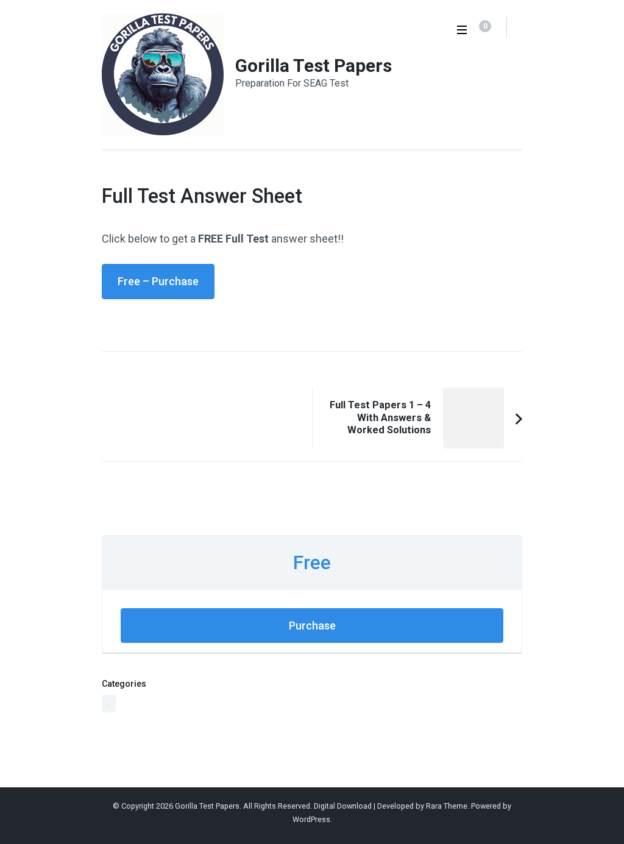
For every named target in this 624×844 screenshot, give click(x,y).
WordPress (311, 819)
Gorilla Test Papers (313, 65)
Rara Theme (446, 805)
